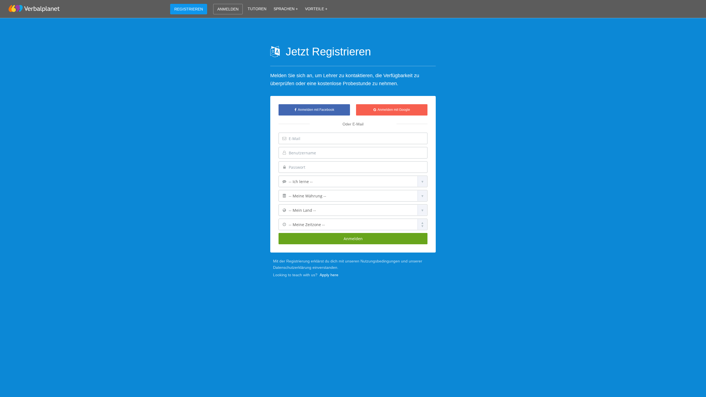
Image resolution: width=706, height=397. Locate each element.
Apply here (329, 275)
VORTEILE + (316, 9)
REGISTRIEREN (188, 9)
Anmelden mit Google (393, 110)
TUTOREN (257, 9)
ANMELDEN (228, 9)
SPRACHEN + (286, 9)
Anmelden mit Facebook (315, 110)
